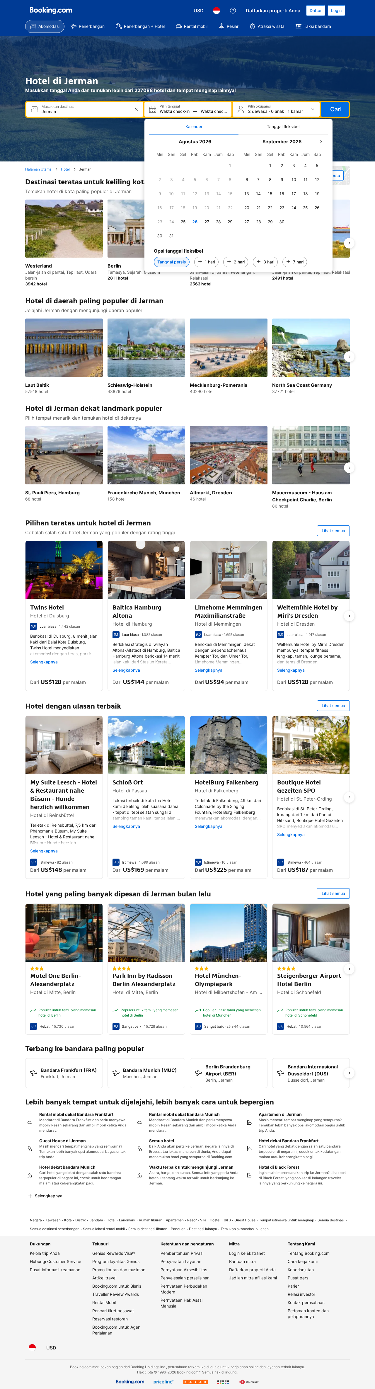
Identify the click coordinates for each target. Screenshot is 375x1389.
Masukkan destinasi (58, 107)
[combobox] (85, 111)
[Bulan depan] (321, 142)
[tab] (193, 126)
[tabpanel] (238, 203)
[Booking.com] (51, 10)
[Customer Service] (233, 11)
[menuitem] (44, 26)
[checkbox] (230, 165)
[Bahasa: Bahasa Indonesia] (216, 11)
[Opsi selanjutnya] (349, 243)
